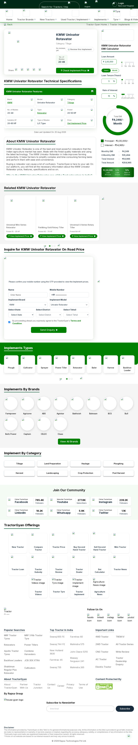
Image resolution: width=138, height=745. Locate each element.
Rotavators (9, 644)
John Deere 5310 (79, 651)
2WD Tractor (102, 644)
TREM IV (120, 636)
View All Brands (69, 441)
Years (106, 70)
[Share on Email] (41, 70)
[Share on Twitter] (29, 70)
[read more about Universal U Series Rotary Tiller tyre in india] (82, 207)
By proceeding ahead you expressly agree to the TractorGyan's (46, 322)
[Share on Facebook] (17, 70)
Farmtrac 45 (56, 659)
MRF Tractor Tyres (10, 637)
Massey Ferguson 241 (77, 660)
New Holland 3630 (56, 652)
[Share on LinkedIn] (23, 70)
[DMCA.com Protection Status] (104, 686)
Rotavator (41, 113)
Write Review (122, 651)
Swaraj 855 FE (57, 636)
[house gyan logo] (17, 711)
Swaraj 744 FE (57, 644)
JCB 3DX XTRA (32, 660)
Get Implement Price (76, 123)
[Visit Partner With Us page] (101, 4)
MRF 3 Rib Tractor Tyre (33, 637)
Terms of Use (83, 686)
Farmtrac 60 (76, 636)
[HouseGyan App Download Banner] (117, 35)
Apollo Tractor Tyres (11, 653)
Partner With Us (24, 686)
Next (136, 471)
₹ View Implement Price (18, 236)
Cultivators (29, 668)
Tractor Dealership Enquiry (121, 661)
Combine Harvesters (29, 653)
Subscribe (125, 708)
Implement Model (58, 300)
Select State (14, 310)
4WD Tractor (102, 636)
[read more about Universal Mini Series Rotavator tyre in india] (19, 207)
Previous (2, 471)
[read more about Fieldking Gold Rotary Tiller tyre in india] (50, 207)
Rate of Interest (110, 90)
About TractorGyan (10, 686)
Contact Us (51, 686)
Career (60, 685)
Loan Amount (107, 56)
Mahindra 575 (77, 644)
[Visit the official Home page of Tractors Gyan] (27, 611)
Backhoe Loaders (13, 660)
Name (11, 290)
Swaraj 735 (55, 667)
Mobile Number (57, 290)
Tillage (70, 102)
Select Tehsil (69, 310)
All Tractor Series (124, 644)
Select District (43, 310)
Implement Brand (16, 300)
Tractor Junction (37, 686)
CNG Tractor (102, 651)
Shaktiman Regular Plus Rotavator (10, 669)
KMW (9, 102)
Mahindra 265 (77, 667)
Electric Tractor (103, 666)
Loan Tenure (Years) (111, 75)
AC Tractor (101, 659)
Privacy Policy (70, 686)
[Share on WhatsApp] (35, 70)
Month (114, 70)
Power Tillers (31, 644)
